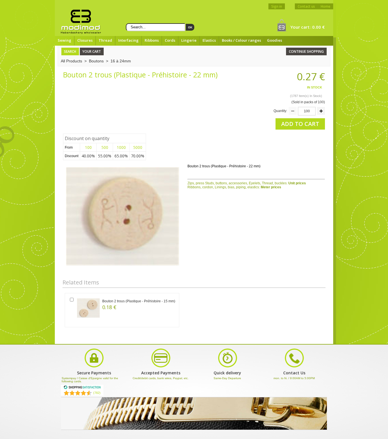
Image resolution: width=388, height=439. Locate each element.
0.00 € (318, 27)
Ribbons (152, 40)
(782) (97, 392)
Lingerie (189, 40)
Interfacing (128, 40)
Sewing (64, 40)
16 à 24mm (120, 61)
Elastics (209, 40)
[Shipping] (227, 367)
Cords (170, 40)
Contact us (306, 6)
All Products (71, 61)
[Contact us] (294, 367)
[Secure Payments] (161, 367)
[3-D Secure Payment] (94, 367)
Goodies (274, 40)
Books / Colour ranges (241, 40)
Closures (85, 40)
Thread (105, 40)
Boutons (96, 61)
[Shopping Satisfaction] (82, 388)
